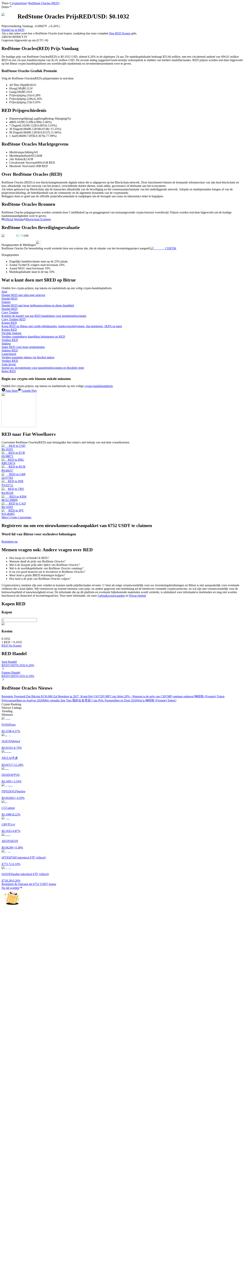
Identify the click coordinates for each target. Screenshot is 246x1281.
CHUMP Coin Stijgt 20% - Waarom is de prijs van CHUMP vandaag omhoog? (147, 696)
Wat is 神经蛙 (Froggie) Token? (156, 700)
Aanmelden (15, 1092)
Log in (6, 1092)
